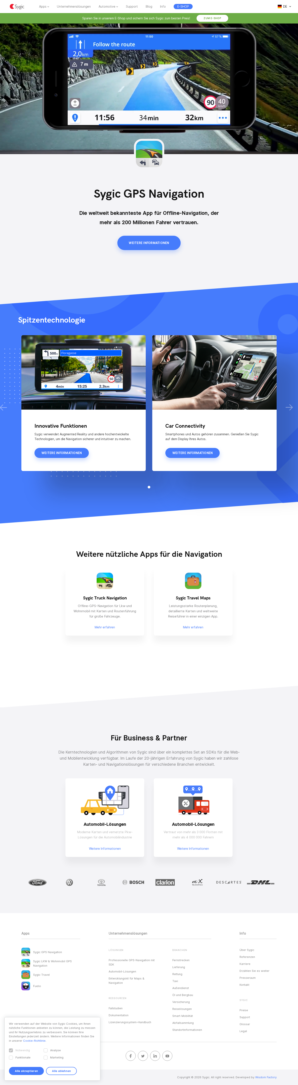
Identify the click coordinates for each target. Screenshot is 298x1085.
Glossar (245, 1024)
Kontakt (244, 984)
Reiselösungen (182, 1009)
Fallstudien (116, 1008)
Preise (244, 1010)
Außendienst (180, 988)
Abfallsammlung (183, 1022)
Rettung (177, 974)
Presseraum (248, 977)
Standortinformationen (187, 1029)
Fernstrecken (181, 960)
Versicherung (181, 1002)
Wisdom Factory (266, 1077)
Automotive (107, 6)
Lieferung (178, 967)
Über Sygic (247, 950)
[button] (149, 487)
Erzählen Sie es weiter (254, 970)
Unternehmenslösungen (74, 6)
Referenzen (247, 957)
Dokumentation (118, 1015)
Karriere (245, 964)
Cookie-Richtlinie (34, 1040)
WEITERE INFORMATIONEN (149, 243)
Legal (243, 1031)
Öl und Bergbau (182, 995)
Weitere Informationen (105, 848)
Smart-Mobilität (182, 1016)
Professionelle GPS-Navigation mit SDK (132, 962)
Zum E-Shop (212, 18)
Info (163, 6)
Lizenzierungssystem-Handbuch (130, 1022)
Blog (149, 6)
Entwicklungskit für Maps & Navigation (126, 980)
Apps (42, 6)
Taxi (175, 981)
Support (132, 6)
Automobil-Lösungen (122, 971)
